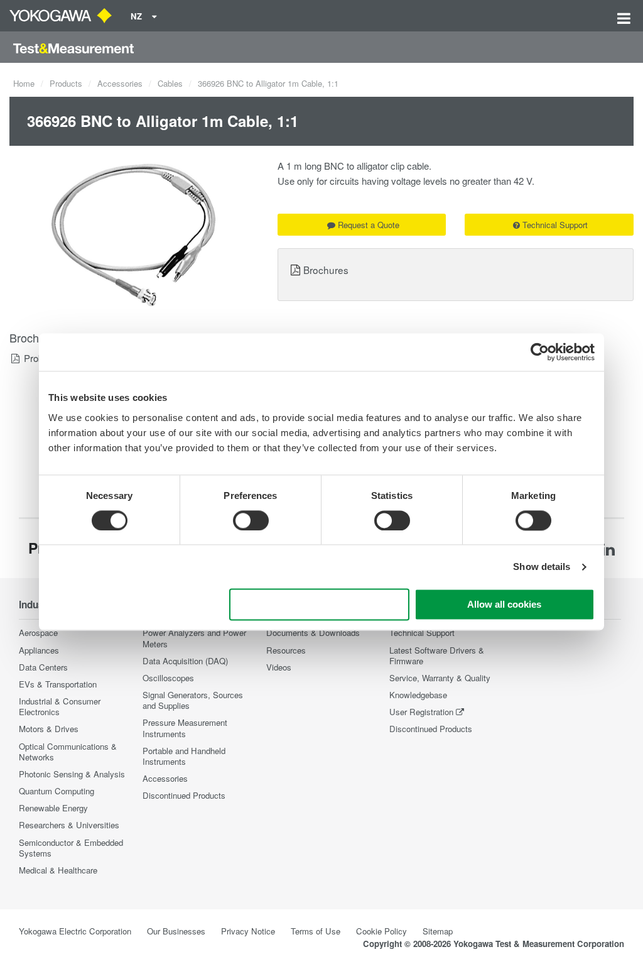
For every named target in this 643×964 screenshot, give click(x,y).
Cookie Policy (381, 931)
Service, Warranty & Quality (439, 678)
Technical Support (555, 225)
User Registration (421, 712)
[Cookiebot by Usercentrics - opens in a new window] (540, 351)
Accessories (120, 83)
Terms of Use (315, 931)
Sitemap (438, 931)
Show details (541, 566)
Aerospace (38, 632)
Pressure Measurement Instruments (185, 727)
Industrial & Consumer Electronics (59, 706)
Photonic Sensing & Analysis (72, 774)
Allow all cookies (504, 605)
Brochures (326, 270)
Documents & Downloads (313, 632)
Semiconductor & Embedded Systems (71, 847)
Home (24, 83)
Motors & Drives (48, 729)
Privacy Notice (248, 931)
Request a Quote (368, 225)
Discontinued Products (184, 795)
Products (66, 83)
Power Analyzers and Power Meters (194, 638)
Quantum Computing (56, 791)
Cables (170, 83)
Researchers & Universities (69, 825)
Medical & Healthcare (58, 870)
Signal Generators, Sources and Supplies (193, 700)
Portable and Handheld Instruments (184, 756)
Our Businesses (176, 931)
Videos (278, 667)
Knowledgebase (418, 695)
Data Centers (43, 667)
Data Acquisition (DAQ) (185, 661)
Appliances (39, 650)
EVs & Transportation (58, 684)
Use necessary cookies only (320, 605)
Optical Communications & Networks (68, 751)
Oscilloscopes (168, 678)
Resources (286, 650)
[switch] (251, 520)
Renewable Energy (53, 808)
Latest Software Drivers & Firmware (436, 655)
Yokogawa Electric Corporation (75, 931)
